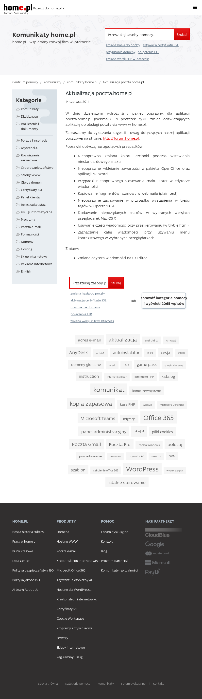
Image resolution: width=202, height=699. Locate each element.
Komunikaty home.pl (82, 82)
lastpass (147, 404)
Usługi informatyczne (36, 212)
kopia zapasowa (91, 403)
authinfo (100, 353)
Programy (28, 219)
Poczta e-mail (31, 227)
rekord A (156, 456)
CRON (181, 353)
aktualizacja (123, 339)
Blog (104, 551)
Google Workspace (70, 618)
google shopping (174, 364)
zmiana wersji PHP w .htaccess (127, 59)
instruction (89, 376)
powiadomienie (90, 456)
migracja (129, 419)
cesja (165, 352)
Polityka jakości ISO (26, 580)
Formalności (30, 234)
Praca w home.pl (24, 541)
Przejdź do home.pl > (48, 8)
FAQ (126, 365)
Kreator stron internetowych (78, 599)
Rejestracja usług (33, 204)
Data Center (21, 560)
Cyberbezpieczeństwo (37, 167)
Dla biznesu (29, 116)
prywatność (136, 456)
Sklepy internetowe (71, 647)
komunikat (108, 389)
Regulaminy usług (70, 657)
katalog (168, 376)
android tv (151, 340)
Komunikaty (52, 82)
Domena (63, 532)
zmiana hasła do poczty (123, 45)
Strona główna (48, 683)
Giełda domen (31, 182)
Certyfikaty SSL (32, 190)
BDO (150, 353)
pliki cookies (162, 431)
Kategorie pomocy (77, 683)
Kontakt (107, 541)
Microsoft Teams (98, 418)
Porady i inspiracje (34, 140)
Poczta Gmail (86, 444)
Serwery (62, 637)
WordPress (142, 468)
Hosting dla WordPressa (74, 589)
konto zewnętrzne (146, 390)
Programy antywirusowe (74, 628)
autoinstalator (126, 352)
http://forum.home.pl (121, 138)
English (26, 271)
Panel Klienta (30, 197)
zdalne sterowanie (127, 482)
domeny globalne (86, 364)
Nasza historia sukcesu (29, 532)
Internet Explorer (117, 376)
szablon (78, 469)
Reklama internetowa (36, 264)
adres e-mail (89, 339)
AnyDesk (78, 352)
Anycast (171, 340)
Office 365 (158, 417)
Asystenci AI (29, 148)
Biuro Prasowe (22, 551)
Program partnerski (115, 560)
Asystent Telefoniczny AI (74, 580)
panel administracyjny (103, 431)
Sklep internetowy (34, 256)
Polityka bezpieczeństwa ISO (33, 570)
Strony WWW (30, 175)
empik (112, 364)
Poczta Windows (149, 445)
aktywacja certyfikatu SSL (161, 45)
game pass (147, 364)
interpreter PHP (144, 377)
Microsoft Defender (172, 404)
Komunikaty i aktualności (119, 570)
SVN (172, 456)
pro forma (115, 456)
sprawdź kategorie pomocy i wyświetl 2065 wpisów (164, 300)
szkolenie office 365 (105, 470)
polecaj (175, 444)
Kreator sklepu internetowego (79, 560)
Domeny (27, 241)
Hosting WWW (67, 541)
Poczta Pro (120, 444)
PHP (139, 431)
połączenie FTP (148, 52)
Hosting (26, 249)
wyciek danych (175, 470)
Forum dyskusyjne (114, 532)
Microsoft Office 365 (71, 570)
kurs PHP (127, 404)
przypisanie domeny (120, 52)
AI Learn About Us (25, 589)
